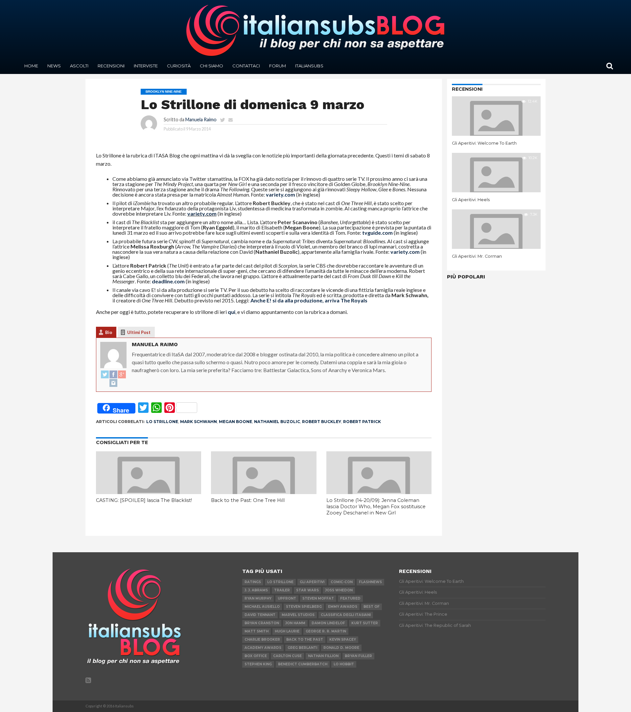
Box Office (256, 656)
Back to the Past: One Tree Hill (248, 500)
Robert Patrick (362, 421)
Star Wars (307, 590)
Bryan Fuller (358, 656)
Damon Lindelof (328, 623)
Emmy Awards (342, 607)
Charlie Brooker (262, 639)
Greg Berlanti (302, 648)
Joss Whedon (339, 590)
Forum (277, 65)
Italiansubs (309, 65)
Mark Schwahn (198, 421)
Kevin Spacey (342, 639)
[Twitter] (105, 374)
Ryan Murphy (258, 598)
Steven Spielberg (304, 607)
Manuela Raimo (201, 119)
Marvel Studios (298, 615)
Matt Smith (257, 631)
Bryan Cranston (262, 623)
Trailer (282, 590)
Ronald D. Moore (341, 648)
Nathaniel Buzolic (277, 421)
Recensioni (111, 65)
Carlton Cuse (287, 656)
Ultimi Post (139, 332)
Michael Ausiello (262, 607)
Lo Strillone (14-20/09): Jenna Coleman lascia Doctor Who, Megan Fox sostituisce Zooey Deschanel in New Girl (376, 506)
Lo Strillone (162, 421)
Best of (371, 607)
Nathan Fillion (323, 656)
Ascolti (79, 65)
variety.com (280, 194)
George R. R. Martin (326, 631)
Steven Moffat (318, 598)
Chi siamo (211, 65)
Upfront (287, 598)
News (54, 65)
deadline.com (168, 281)
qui (231, 312)
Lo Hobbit (344, 664)
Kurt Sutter (364, 623)
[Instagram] (113, 383)
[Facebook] (113, 374)
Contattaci (246, 65)
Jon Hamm (295, 623)
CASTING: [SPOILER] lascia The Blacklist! (144, 500)
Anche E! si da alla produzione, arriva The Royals (308, 300)
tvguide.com (377, 232)
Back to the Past (304, 639)
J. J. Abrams (256, 590)
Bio (108, 332)
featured (350, 598)
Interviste (146, 65)
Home (31, 65)
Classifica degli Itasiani (346, 615)
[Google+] (122, 374)
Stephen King (258, 664)
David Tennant (260, 615)
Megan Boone (235, 421)
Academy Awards (263, 648)
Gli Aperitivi (312, 582)
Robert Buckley (321, 421)
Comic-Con (342, 582)
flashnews (370, 582)
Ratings (253, 582)
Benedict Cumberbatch (302, 664)
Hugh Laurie (287, 631)
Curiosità (179, 65)
